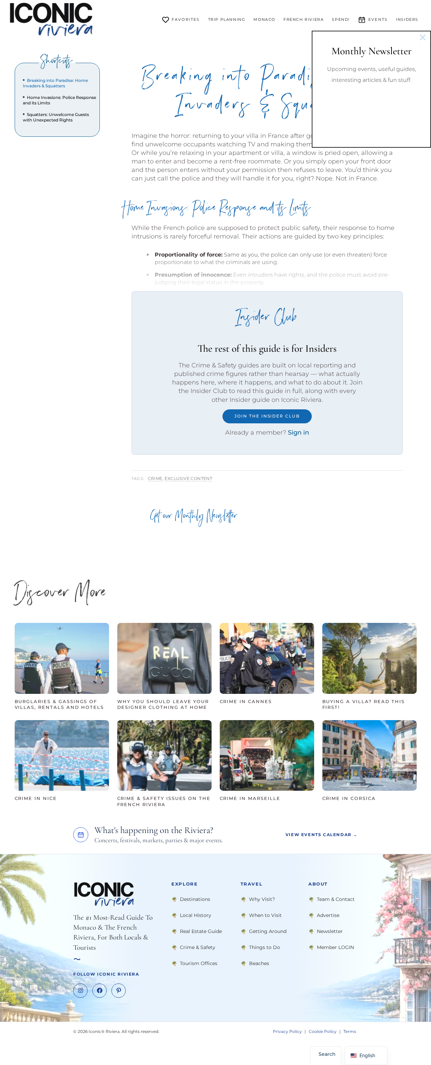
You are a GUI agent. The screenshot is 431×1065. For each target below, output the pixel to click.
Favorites (186, 19)
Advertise (328, 915)
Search (327, 1054)
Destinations (195, 899)
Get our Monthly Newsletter (193, 517)
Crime (155, 478)
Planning (227, 19)
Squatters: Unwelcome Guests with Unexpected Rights (56, 117)
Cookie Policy (323, 1031)
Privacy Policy (287, 1031)
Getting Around (268, 931)
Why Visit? (262, 899)
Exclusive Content (188, 478)
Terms (349, 1031)
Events (378, 19)
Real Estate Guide (201, 931)
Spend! (341, 19)
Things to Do (264, 947)
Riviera (303, 19)
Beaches (259, 963)
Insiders (407, 19)
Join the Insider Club (266, 416)
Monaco (264, 19)
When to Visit (265, 915)
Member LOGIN (335, 947)
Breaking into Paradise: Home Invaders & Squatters (55, 83)
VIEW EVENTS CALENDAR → (322, 834)
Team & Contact (336, 899)
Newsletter (330, 931)
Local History (195, 915)
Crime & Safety (197, 947)
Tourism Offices (198, 963)
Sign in (298, 432)
